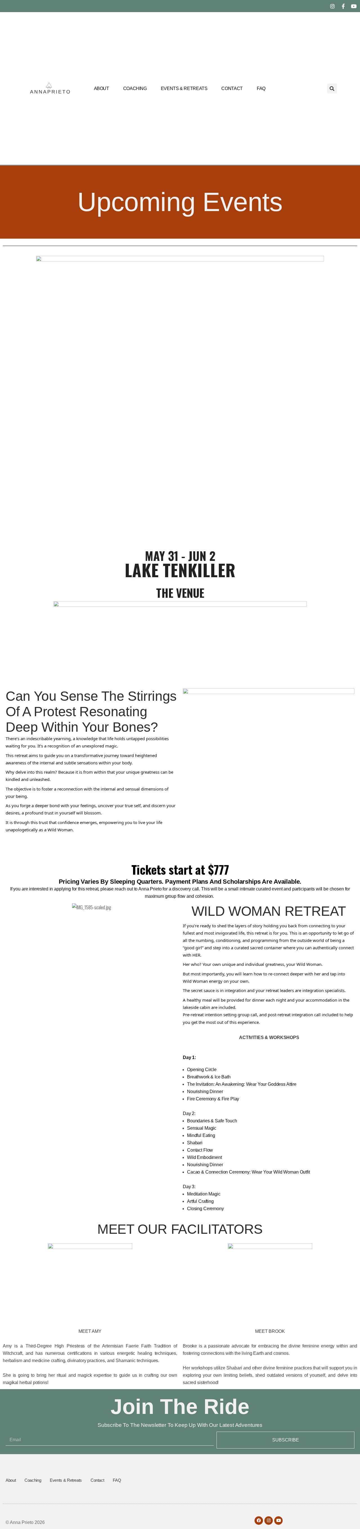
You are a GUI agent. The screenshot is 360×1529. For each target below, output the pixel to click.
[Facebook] (259, 1520)
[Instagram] (332, 6)
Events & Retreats (184, 88)
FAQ (261, 88)
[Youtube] (353, 6)
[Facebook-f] (343, 6)
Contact (231, 88)
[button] (332, 88)
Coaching (135, 88)
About (101, 88)
